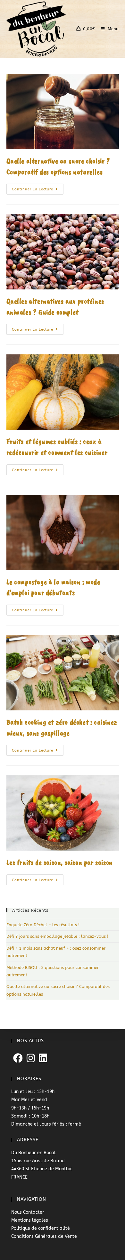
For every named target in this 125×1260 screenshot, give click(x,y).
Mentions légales (29, 1220)
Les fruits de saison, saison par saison (59, 862)
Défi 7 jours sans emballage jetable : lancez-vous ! (57, 936)
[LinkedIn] (43, 1058)
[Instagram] (31, 1058)
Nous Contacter (27, 1212)
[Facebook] (18, 1058)
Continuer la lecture (37, 187)
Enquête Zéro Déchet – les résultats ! (42, 924)
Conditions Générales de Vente (44, 1236)
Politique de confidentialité (40, 1228)
